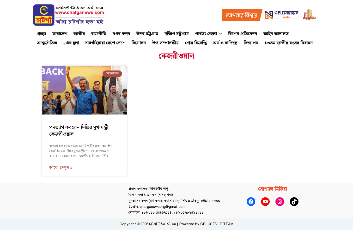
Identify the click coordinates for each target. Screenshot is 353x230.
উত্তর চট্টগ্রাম (147, 33)
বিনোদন (139, 42)
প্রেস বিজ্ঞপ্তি (196, 42)
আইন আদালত (276, 33)
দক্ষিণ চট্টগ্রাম (176, 33)
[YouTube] (265, 201)
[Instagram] (279, 201)
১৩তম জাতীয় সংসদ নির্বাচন (289, 42)
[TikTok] (294, 201)
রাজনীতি (98, 33)
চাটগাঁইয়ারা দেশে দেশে (105, 42)
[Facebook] (251, 201)
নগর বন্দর (121, 33)
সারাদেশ (59, 33)
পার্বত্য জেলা (206, 33)
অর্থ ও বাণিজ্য (225, 42)
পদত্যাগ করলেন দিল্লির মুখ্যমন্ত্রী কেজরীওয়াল (78, 130)
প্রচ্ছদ (41, 33)
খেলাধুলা (71, 42)
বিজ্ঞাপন (251, 42)
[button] (219, 34)
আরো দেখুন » (61, 168)
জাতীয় (79, 33)
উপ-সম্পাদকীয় (165, 42)
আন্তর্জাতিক (47, 42)
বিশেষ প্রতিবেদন (242, 33)
